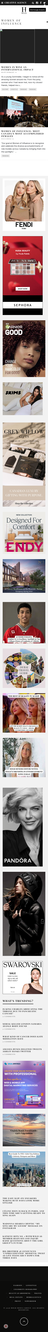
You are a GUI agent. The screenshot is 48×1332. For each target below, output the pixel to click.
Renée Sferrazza (7, 72)
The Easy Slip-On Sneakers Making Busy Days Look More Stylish (21, 1200)
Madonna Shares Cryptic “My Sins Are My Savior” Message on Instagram (23, 1225)
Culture (5, 89)
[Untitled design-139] (23, 827)
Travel (38, 1293)
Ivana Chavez (6, 139)
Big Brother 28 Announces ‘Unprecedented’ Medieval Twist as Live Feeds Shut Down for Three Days (24, 1254)
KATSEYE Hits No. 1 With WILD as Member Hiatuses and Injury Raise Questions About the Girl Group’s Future (23, 1239)
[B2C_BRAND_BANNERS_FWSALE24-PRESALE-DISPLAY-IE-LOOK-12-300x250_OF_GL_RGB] (23, 977)
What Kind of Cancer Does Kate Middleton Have (23, 1037)
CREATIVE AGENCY (16, 2)
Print (18, 1301)
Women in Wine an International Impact (17, 68)
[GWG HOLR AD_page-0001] (24, 464)
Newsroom (30, 1301)
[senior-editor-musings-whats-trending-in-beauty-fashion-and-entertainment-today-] (24, 668)
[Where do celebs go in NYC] (24, 1169)
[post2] (24, 1084)
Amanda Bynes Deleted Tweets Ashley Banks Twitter (22, 1050)
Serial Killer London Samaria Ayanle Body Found (22, 1025)
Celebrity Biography (25, 1289)
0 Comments (9, 1016)
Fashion (17, 1285)
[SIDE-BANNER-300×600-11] (24, 913)
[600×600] (24, 532)
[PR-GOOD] (24, 348)
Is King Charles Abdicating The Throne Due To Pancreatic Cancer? (23, 1011)
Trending (23, 89)
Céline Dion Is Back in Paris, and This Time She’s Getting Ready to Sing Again (24, 1213)
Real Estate (16, 1297)
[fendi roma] (24, 204)
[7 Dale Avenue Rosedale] (24, 575)
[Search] (33, 3)
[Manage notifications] (6, 1326)
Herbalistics (34, 1297)
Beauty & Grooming (20, 1293)
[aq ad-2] (24, 1130)
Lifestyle (14, 89)
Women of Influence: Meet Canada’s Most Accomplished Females (22, 133)
